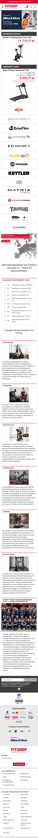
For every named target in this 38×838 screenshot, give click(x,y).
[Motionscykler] (19, 425)
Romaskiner (7, 377)
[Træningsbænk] (19, 468)
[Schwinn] (19, 191)
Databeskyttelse (24, 773)
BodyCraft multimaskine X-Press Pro (22, 291)
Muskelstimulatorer (8, 828)
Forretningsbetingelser (8, 773)
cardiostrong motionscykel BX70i (22, 276)
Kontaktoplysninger (25, 777)
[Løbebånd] (19, 512)
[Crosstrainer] (19, 343)
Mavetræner (24, 820)
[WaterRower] (19, 209)
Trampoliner (24, 801)
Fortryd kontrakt (19, 764)
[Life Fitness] (19, 173)
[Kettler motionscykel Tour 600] (19, 44)
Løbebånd (6, 503)
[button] (3, 15)
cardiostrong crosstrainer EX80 (21, 280)
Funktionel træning (8, 820)
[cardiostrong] (19, 128)
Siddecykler (24, 810)
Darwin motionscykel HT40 (20, 286)
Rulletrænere (24, 813)
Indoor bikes (6, 807)
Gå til (6, 758)
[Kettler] (19, 164)
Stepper (5, 817)
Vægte (22, 807)
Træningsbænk (8, 459)
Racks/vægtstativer (26, 817)
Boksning (5, 810)
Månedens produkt (12, 25)
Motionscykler (8, 416)
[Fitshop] (11, 7)
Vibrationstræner (25, 828)
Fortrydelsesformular (8, 785)
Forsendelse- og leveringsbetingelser (7, 781)
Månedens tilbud (11, 58)
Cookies (4, 777)
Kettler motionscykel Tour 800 (21, 307)
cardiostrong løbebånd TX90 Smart (21, 312)
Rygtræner (6, 823)
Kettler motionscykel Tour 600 (17, 29)
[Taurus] (19, 200)
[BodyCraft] (19, 110)
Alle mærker (6, 833)
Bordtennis (6, 804)
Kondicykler (6, 813)
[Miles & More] (19, 739)
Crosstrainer (8, 334)
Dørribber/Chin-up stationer (26, 824)
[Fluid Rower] (19, 146)
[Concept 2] (19, 137)
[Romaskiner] (19, 386)
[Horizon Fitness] (19, 155)
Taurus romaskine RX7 (19, 299)
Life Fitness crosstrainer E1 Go (21, 283)
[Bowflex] (19, 119)
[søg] (31, 7)
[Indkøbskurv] (35, 7)
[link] (19, 237)
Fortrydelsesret (24, 780)
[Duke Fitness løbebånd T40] (19, 83)
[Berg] (19, 101)
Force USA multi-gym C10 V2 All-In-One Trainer (22, 303)
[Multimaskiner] (19, 555)
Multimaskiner (8, 546)
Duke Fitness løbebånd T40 (16, 61)
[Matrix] (19, 182)
